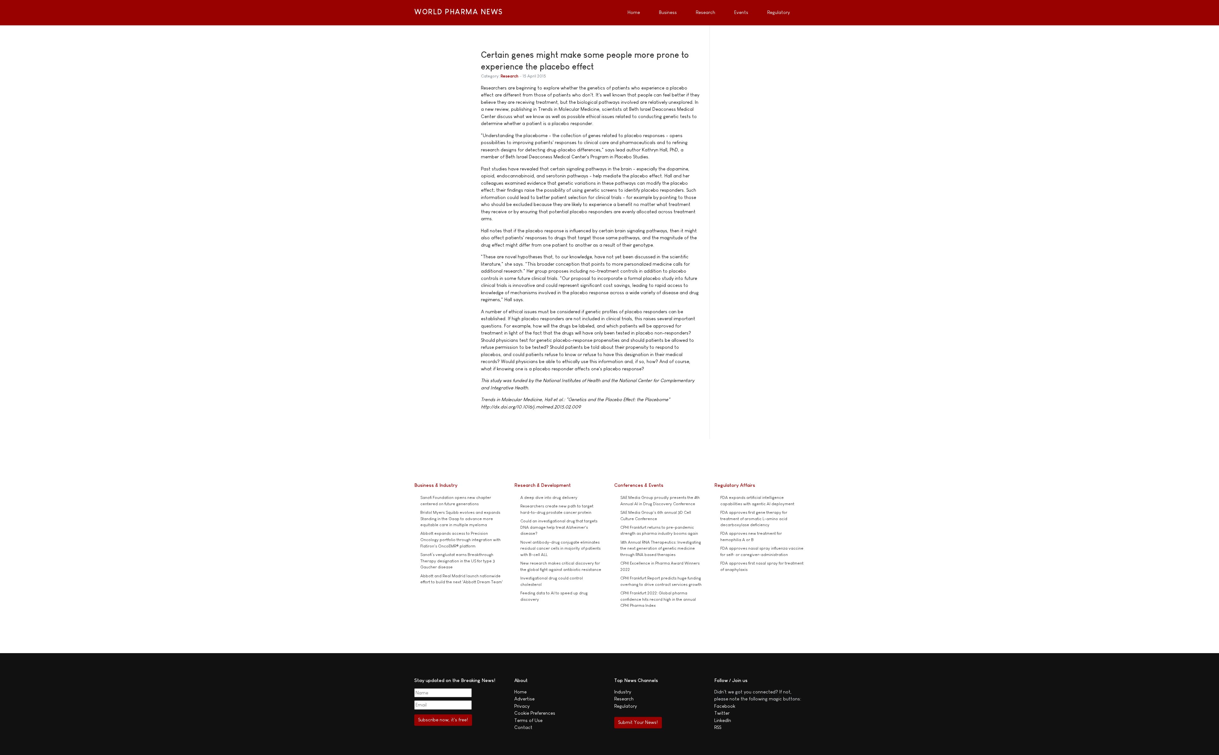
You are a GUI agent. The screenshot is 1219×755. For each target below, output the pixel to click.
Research (509, 76)
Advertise (524, 698)
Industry (622, 691)
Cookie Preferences (534, 713)
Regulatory (625, 706)
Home (520, 691)
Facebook (724, 706)
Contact (523, 727)
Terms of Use (528, 720)
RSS (717, 727)
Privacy (522, 706)
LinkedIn (722, 720)
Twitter (721, 713)
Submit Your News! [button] (638, 722)
